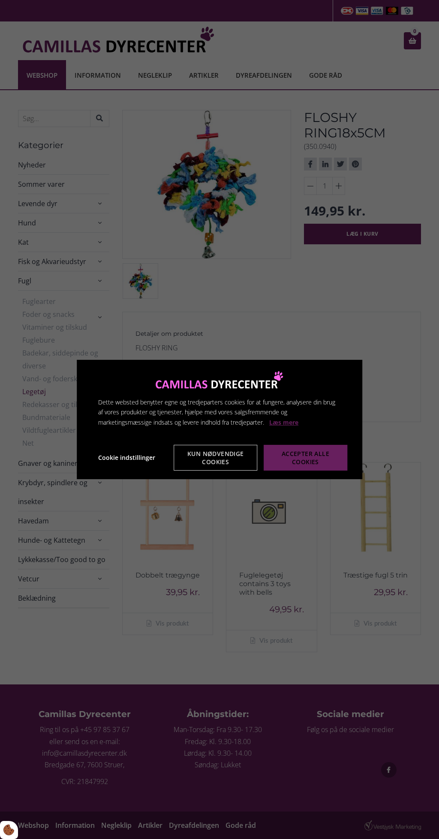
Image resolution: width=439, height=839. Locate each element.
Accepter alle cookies (305, 458)
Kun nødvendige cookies (215, 458)
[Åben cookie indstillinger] (9, 830)
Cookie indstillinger (126, 457)
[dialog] (219, 419)
